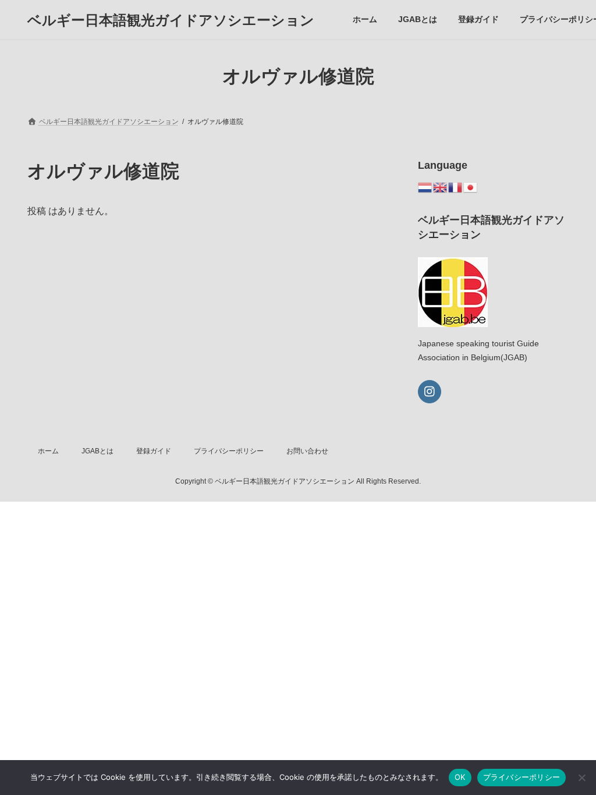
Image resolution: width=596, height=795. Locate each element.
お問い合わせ (307, 451)
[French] (455, 186)
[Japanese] (470, 186)
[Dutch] (425, 186)
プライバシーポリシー (229, 451)
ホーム (48, 451)
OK (460, 777)
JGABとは (97, 451)
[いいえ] (581, 777)
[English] (440, 186)
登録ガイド (153, 451)
